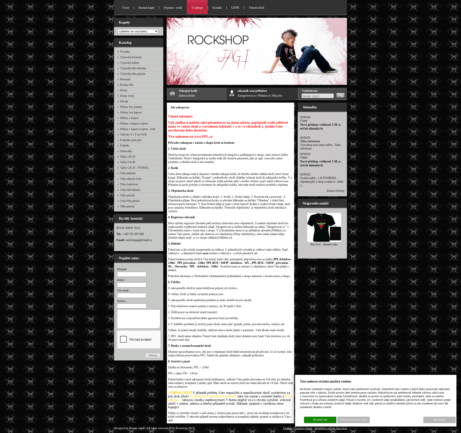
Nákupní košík (188, 91)
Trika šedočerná (310, 141)
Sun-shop (341, 428)
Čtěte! (304, 121)
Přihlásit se (264, 95)
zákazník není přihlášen (252, 91)
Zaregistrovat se (247, 95)
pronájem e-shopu (325, 428)
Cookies (287, 428)
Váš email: (123, 290)
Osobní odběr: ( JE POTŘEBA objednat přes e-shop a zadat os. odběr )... (321, 181)
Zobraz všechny (336, 190)
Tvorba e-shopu (303, 428)
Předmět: (122, 269)
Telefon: (121, 301)
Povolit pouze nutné (353, 420)
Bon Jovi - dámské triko (324, 244)
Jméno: (121, 280)
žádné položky (187, 95)
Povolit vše (320, 420)
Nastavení (439, 420)
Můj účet (277, 95)
